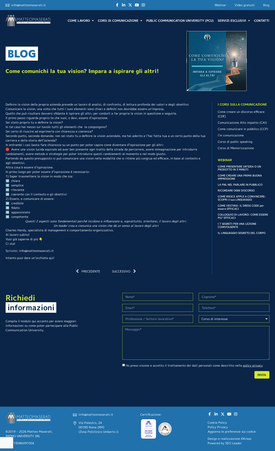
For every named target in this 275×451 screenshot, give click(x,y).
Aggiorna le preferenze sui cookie (232, 431)
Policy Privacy (218, 427)
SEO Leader (233, 443)
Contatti (261, 20)
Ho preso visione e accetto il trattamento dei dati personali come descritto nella (194, 365)
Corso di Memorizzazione (236, 148)
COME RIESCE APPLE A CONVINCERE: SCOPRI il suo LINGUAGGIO (242, 198)
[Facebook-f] (117, 5)
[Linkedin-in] (124, 5)
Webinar (220, 5)
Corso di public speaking (235, 142)
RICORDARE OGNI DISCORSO (236, 190)
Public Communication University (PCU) (180, 20)
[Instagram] (143, 5)
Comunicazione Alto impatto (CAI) (242, 123)
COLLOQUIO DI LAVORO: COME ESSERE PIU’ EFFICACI (243, 216)
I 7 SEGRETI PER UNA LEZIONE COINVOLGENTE (237, 225)
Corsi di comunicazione (118, 20)
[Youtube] (137, 5)
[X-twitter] (130, 5)
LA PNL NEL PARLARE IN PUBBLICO (240, 184)
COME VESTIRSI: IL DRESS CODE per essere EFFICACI (241, 207)
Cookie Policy (217, 422)
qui (51, 258)
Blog (266, 5)
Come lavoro (79, 20)
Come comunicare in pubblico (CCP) (243, 129)
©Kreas (246, 439)
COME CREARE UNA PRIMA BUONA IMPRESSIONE (240, 177)
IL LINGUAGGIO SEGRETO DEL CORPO (241, 233)
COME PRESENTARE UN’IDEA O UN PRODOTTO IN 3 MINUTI (239, 168)
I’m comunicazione (231, 135)
